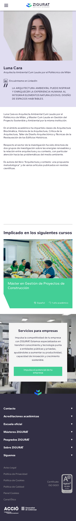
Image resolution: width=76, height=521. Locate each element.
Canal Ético (10, 499)
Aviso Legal (10, 467)
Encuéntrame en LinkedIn (23, 80)
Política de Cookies (14, 480)
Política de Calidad (14, 486)
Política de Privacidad (15, 473)
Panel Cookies (11, 493)
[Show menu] (6, 5)
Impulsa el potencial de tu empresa (38, 371)
